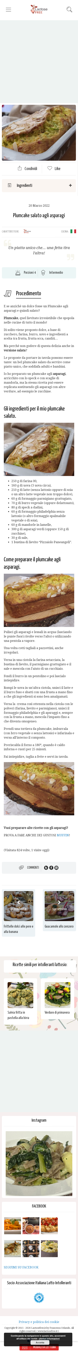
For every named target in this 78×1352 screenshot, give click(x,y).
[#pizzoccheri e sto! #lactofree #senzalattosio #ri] (39, 1164)
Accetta (40, 1342)
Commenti (33, 868)
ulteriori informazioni (49, 1338)
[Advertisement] (39, 61)
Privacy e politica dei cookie (39, 1322)
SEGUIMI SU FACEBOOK (21, 1267)
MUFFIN (63, 835)
